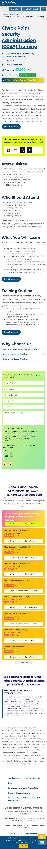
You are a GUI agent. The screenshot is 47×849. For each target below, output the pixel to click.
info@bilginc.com (16, 834)
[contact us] (42, 842)
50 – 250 (8, 453)
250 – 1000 (9, 456)
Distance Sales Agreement (19, 793)
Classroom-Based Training (15, 354)
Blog (10, 783)
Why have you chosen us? (13, 428)
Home (4, 14)
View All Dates (24, 662)
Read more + (11, 126)
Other (7, 441)
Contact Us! (37, 142)
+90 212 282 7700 (30, 834)
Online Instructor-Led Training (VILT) (20, 349)
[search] (43, 9)
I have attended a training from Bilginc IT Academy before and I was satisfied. (21, 433)
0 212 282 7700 (31, 9)
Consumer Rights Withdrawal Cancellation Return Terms (25, 799)
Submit (7, 464)
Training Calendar (33, 778)
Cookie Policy (29, 842)
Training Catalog (15, 14)
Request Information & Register (23, 524)
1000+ (7, 459)
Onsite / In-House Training (15, 359)
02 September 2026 (27, 75)
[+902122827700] (42, 838)
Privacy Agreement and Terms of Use (23, 788)
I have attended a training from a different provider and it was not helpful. (21, 437)
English (15, 9)
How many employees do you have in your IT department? (20, 446)
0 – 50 (7, 451)
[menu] (44, 2)
